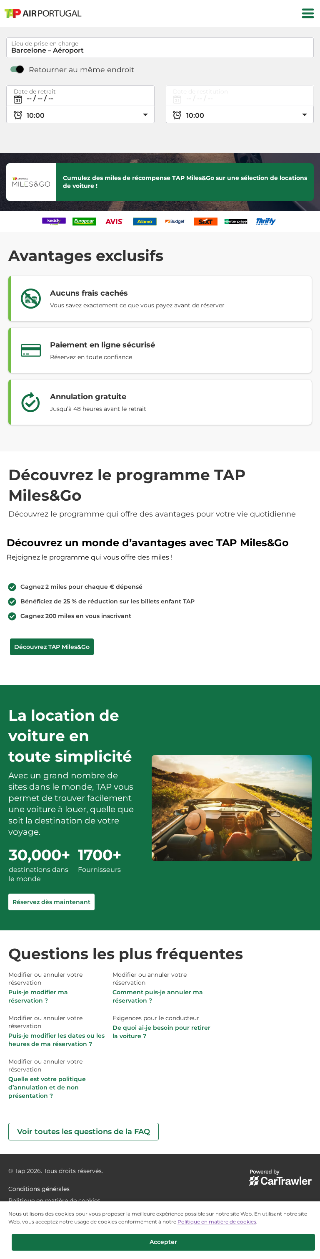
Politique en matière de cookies (217, 1221)
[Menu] (308, 13)
